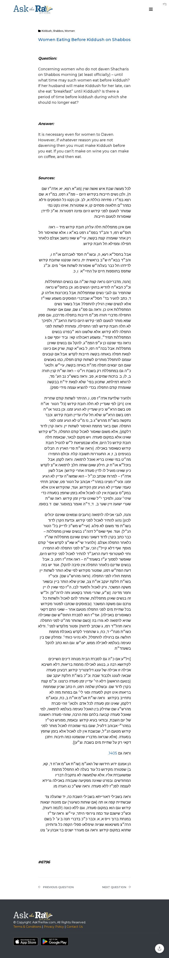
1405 (113, 753)
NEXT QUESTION (114, 887)
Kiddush (47, 30)
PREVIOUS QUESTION (58, 887)
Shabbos (58, 30)
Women (70, 30)
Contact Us (75, 927)
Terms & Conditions (27, 927)
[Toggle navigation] (151, 9)
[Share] (159, 948)
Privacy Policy (54, 927)
